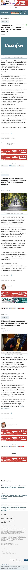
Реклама (3, 514)
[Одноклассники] (3, 190)
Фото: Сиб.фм (3, 211)
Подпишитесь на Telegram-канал (14, 57)
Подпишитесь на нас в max (8, 138)
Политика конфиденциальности (7, 543)
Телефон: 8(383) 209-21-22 (8, 516)
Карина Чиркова (10, 144)
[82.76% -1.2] (14, 13)
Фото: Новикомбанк (4, 55)
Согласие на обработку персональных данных (10, 544)
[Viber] (7, 190)
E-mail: (6, 518)
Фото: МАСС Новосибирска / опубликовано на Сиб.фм (11, 352)
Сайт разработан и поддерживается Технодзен (10, 556)
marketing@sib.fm (5, 522)
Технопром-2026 (13, 7)
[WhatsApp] (5, 190)
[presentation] (0, 7)
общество (4, 21)
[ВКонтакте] (1, 190)
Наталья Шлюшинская (12, 286)
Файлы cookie (4, 546)
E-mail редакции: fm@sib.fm (6, 552)
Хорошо (24, 567)
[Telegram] (9, 190)
